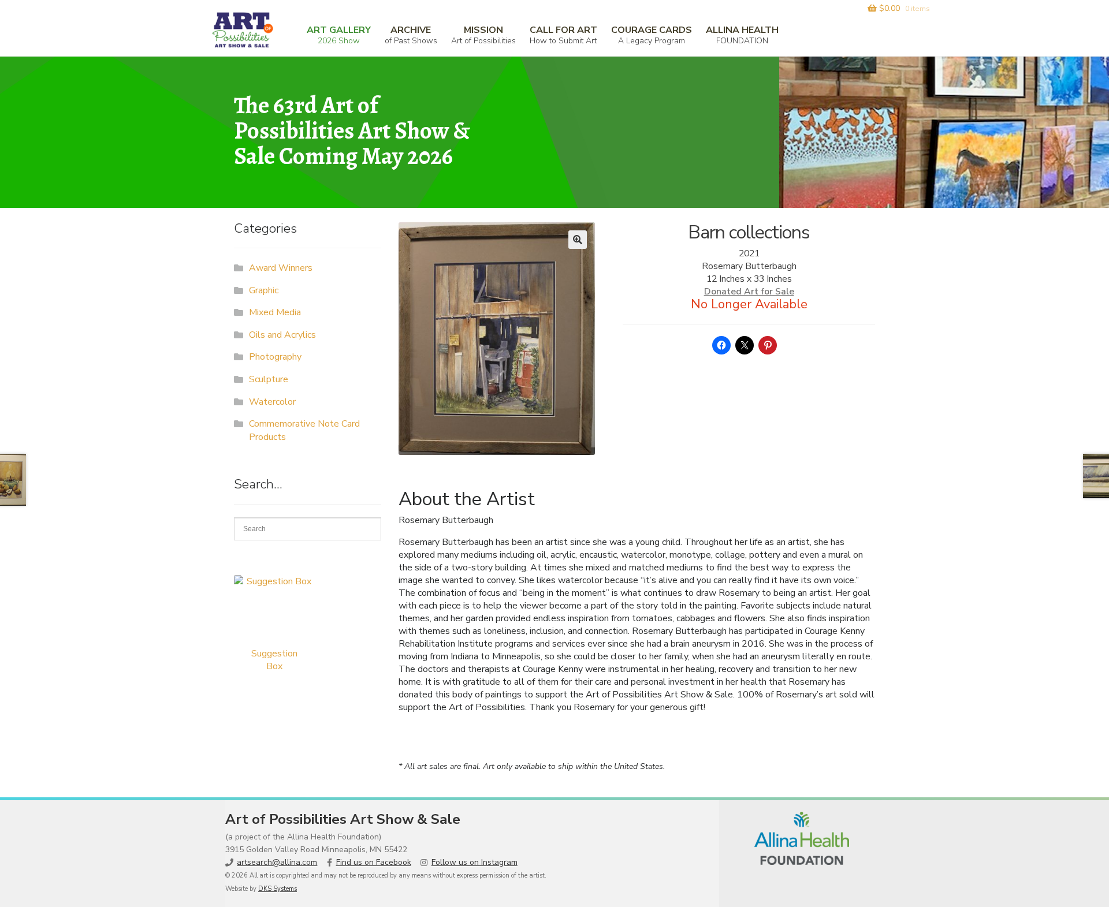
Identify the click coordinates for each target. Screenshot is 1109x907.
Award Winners (280, 268)
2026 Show (339, 35)
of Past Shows (411, 35)
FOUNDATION (742, 35)
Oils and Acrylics (282, 335)
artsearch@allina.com (277, 862)
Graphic (263, 290)
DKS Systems (277, 888)
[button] (577, 239)
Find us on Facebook (373, 862)
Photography (275, 356)
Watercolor (272, 401)
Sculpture (268, 379)
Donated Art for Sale (749, 291)
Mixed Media (275, 312)
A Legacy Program (651, 35)
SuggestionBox (274, 660)
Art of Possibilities (483, 35)
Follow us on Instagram (474, 862)
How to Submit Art (563, 35)
